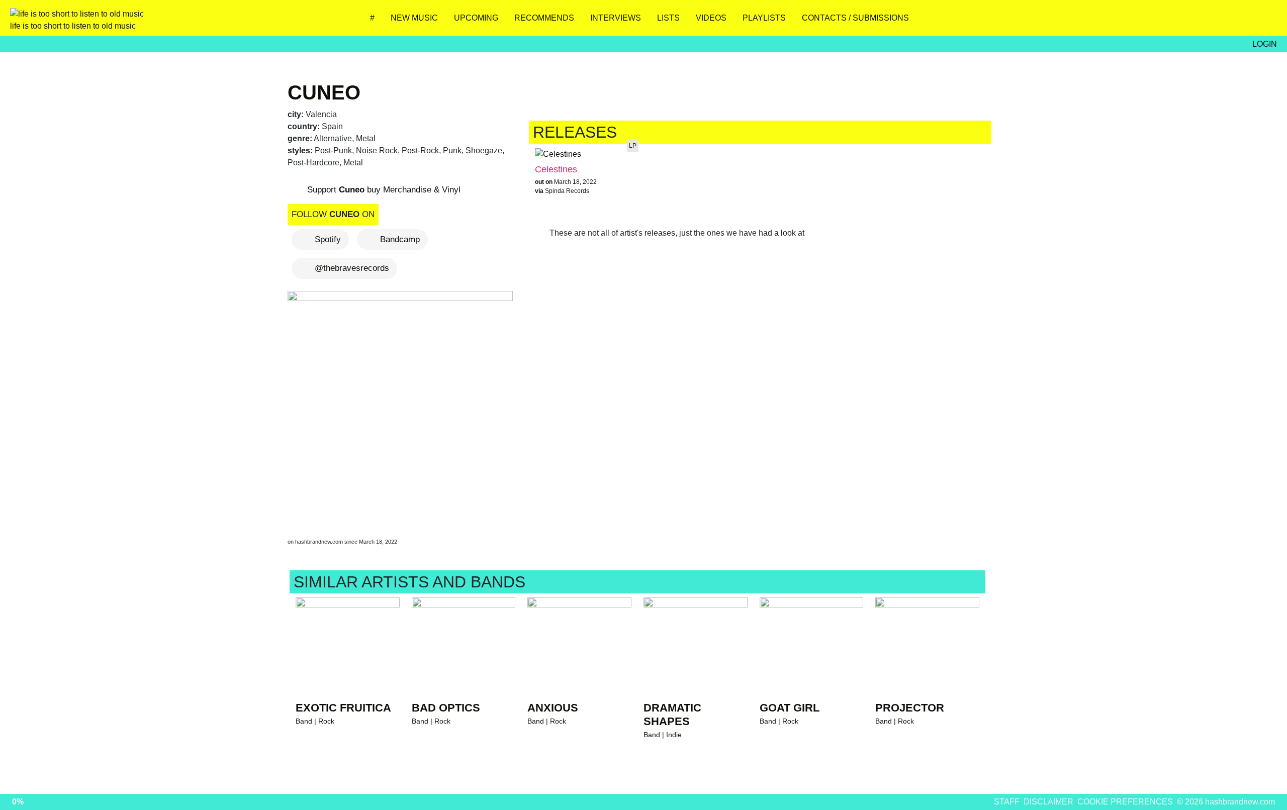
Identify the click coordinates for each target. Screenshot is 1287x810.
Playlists (764, 18)
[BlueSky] (1175, 21)
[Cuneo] (402, 404)
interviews (615, 18)
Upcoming (476, 18)
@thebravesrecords (352, 268)
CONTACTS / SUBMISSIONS (855, 18)
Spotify (328, 239)
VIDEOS (711, 18)
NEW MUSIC (414, 18)
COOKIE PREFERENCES (1125, 801)
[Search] (1264, 21)
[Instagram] (1145, 21)
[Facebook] (1205, 21)
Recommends (544, 18)
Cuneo (324, 92)
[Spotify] (1234, 21)
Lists (668, 18)
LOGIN (1264, 44)
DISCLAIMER (1048, 801)
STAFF (1007, 801)
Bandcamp (400, 239)
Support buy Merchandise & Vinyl (383, 189)
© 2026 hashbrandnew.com (1226, 801)
